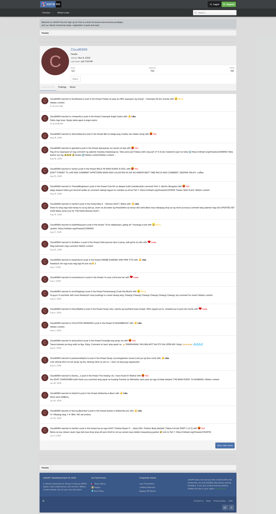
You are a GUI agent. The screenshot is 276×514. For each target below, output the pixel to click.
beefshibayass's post (82, 224)
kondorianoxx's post (81, 277)
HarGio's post (78, 204)
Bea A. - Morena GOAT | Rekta (111, 204)
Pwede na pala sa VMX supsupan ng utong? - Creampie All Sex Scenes (135, 99)
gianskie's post (79, 148)
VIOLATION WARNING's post (85, 323)
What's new (63, 12)
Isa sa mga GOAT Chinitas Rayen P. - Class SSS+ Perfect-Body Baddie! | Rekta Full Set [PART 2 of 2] (145, 428)
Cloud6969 (55, 99)
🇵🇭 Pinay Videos (98, 484)
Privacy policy (220, 501)
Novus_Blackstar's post (83, 410)
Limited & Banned (147, 487)
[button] (53, 13)
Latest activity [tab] (48, 87)
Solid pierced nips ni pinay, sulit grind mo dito (121, 242)
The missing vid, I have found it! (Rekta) (117, 375)
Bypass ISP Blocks (147, 491)
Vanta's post (77, 168)
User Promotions (146, 484)
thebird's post (78, 393)
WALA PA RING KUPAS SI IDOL (111, 168)
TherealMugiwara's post (83, 186)
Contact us (198, 501)
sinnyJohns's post (80, 340)
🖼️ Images (95, 487)
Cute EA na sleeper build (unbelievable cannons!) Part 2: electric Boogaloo (142, 186)
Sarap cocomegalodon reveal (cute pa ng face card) (131, 358)
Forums (46, 12)
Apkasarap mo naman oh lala (112, 148)
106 (232, 71)
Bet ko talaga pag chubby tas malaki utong (124, 134)
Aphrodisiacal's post (81, 134)
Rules (208, 501)
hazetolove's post (80, 260)
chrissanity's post (80, 116)
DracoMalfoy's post (81, 309)
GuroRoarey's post (80, 99)
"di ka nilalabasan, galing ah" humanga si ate (126, 224)
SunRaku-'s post (79, 242)
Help (230, 501)
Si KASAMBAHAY (120, 323)
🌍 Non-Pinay (97, 491)
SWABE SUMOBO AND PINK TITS (117, 260)
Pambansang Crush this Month (117, 291)
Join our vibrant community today (56, 25)
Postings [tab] (62, 87)
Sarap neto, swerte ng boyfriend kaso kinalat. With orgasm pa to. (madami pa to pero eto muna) (148, 309)
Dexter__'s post (79, 375)
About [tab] (72, 87)
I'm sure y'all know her (114, 277)
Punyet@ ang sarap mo (112, 340)
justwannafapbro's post (83, 358)
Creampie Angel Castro (112, 116)
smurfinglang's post (81, 291)
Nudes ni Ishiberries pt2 (118, 410)
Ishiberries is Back (106, 393)
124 (73, 71)
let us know (220, 488)
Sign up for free (75, 22)
